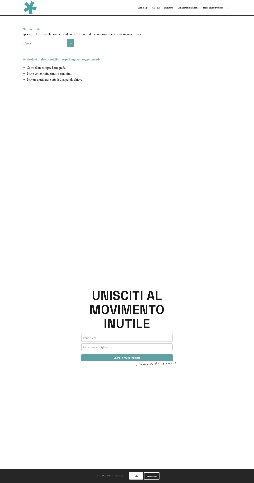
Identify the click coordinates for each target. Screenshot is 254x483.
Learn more (152, 476)
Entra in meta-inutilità (127, 357)
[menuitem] (143, 7)
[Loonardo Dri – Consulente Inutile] (30, 7)
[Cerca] (228, 7)
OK (136, 476)
